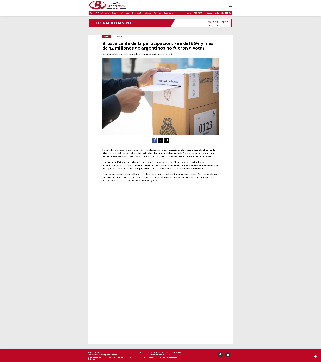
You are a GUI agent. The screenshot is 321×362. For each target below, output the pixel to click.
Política (115, 13)
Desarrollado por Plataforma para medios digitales (109, 358)
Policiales (105, 13)
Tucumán (157, 13)
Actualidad (94, 13)
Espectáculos (137, 13)
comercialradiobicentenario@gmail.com (160, 357)
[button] (230, 5)
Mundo (148, 13)
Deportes (125, 13)
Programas (168, 13)
